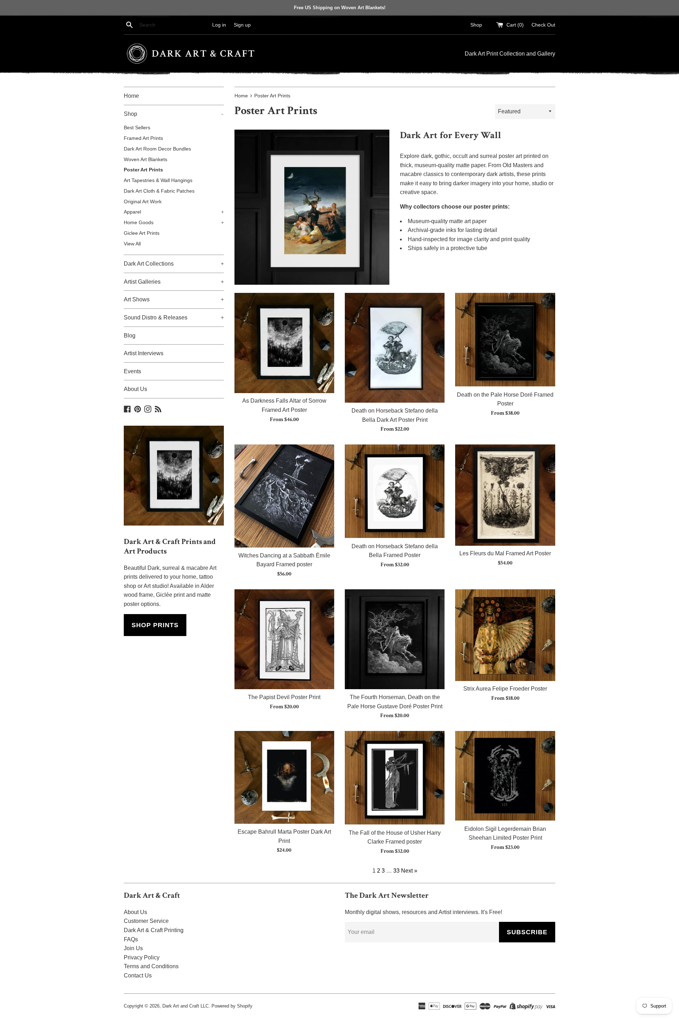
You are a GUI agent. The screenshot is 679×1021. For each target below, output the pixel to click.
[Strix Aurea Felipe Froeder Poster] (505, 635)
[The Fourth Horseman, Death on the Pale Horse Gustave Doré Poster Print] (395, 639)
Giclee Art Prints (141, 233)
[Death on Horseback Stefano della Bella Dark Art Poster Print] (395, 348)
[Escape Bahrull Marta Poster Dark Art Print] (284, 777)
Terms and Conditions (151, 966)
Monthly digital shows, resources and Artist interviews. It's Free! (423, 912)
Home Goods (174, 222)
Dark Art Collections (174, 264)
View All (132, 243)
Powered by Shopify (232, 1006)
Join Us (133, 948)
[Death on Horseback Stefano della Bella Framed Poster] (395, 491)
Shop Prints (155, 625)
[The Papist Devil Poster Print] (284, 639)
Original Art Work (143, 201)
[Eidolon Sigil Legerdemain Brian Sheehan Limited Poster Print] (505, 776)
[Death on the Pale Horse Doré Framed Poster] (505, 340)
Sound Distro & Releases (174, 317)
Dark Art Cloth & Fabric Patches (159, 191)
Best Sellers (137, 127)
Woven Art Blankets (145, 159)
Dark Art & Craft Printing (154, 930)
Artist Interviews (143, 353)
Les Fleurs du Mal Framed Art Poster (505, 553)
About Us (135, 389)
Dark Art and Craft (180, 1006)
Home (131, 96)
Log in (219, 25)
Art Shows (174, 299)
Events (132, 371)
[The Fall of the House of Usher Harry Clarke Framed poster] (395, 778)
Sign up (242, 25)
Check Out (543, 25)
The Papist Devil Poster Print (284, 697)
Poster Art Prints (143, 169)
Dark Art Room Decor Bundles (157, 149)
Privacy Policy (141, 957)
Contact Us (138, 975)
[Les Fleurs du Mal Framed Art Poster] (505, 494)
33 (396, 871)
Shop (476, 25)
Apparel (174, 212)
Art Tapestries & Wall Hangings (158, 180)
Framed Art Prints (143, 138)
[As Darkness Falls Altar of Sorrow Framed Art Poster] (284, 343)
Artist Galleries (174, 282)
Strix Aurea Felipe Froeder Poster (505, 689)
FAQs (131, 939)
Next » (409, 871)
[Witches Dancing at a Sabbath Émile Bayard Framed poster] (284, 496)
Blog (129, 336)
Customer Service (146, 921)
